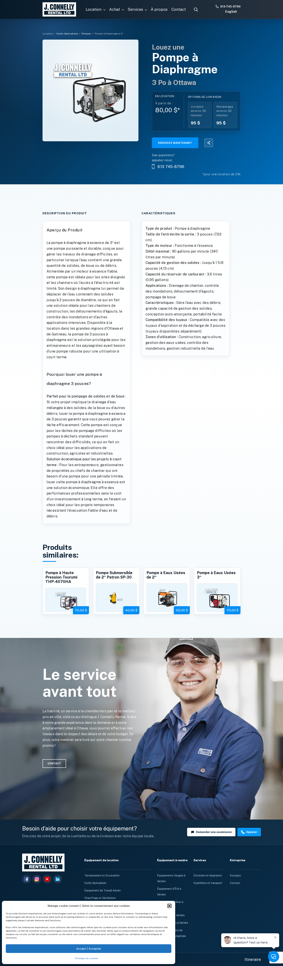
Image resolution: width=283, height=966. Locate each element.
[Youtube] (47, 879)
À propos (235, 875)
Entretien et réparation (207, 875)
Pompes (86, 33)
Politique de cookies (86, 958)
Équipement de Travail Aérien (102, 890)
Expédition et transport (207, 883)
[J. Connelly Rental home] (59, 9)
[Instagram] (37, 879)
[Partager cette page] (208, 143)
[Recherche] (196, 9)
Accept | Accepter (88, 948)
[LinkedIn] (57, 879)
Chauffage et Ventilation (100, 897)
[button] (169, 906)
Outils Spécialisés (67, 33)
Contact (235, 883)
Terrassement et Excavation (102, 875)
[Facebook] (26, 879)
